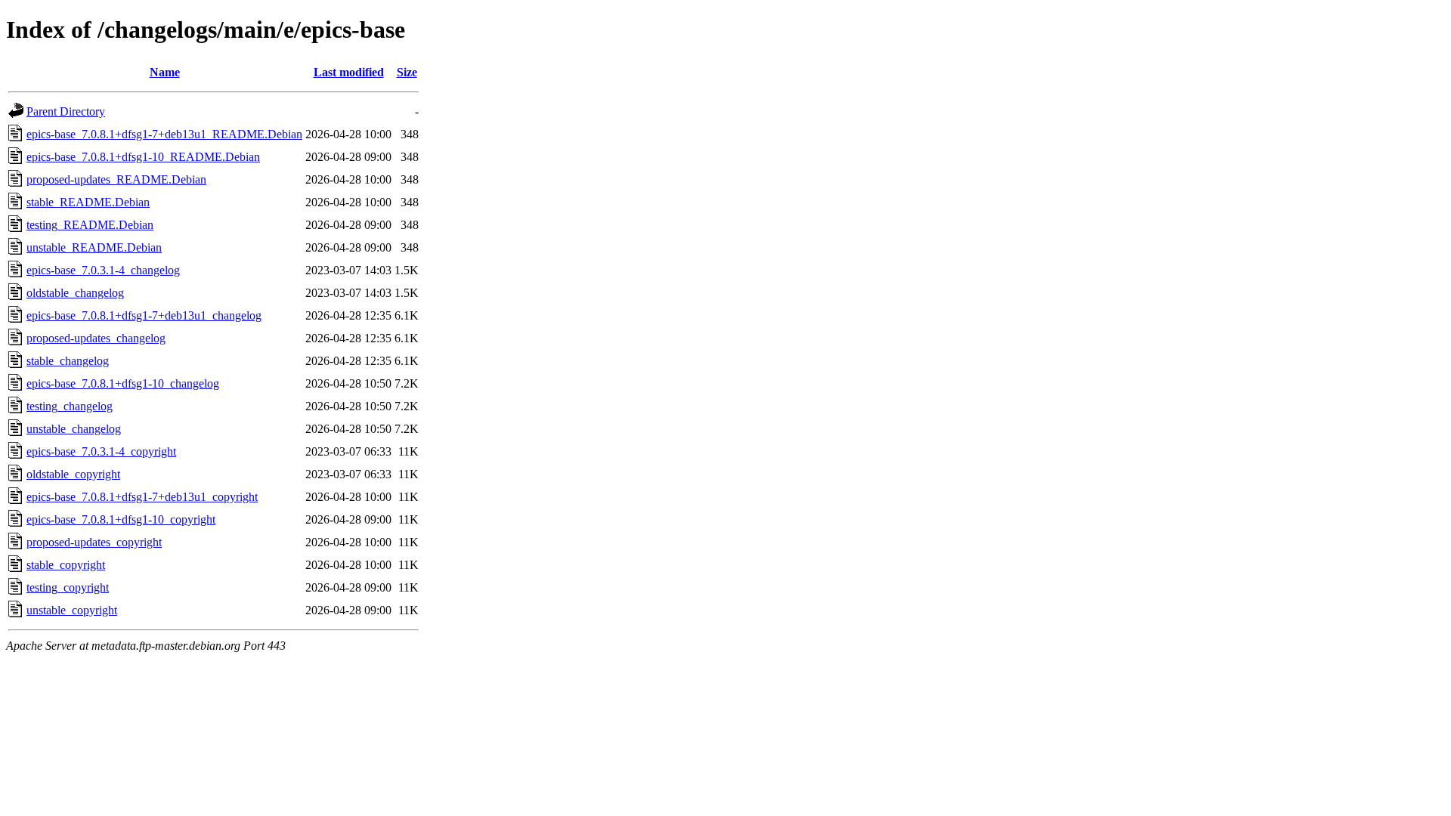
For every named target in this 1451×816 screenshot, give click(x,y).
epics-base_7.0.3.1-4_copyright (101, 451)
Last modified (349, 72)
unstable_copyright (71, 610)
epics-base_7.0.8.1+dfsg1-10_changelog (122, 383)
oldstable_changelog (75, 292)
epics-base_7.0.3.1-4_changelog (103, 270)
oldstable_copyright (73, 474)
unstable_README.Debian (94, 247)
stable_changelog (67, 360)
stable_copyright (65, 564)
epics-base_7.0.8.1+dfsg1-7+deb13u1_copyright (142, 496)
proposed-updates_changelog (96, 338)
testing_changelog (69, 406)
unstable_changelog (73, 428)
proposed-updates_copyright (94, 542)
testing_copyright (67, 587)
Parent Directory (65, 111)
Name (165, 72)
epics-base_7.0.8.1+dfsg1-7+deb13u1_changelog (143, 315)
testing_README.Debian (89, 224)
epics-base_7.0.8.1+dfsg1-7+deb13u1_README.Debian (164, 134)
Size (407, 72)
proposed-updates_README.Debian (116, 179)
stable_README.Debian (88, 202)
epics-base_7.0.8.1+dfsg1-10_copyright (120, 519)
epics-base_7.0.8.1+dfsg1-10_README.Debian (143, 156)
